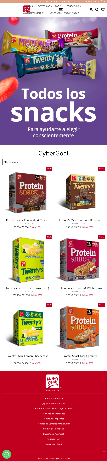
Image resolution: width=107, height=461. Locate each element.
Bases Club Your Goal (53, 434)
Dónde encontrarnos (53, 398)
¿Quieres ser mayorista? (53, 403)
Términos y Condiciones (53, 413)
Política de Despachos (53, 418)
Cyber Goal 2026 (53, 444)
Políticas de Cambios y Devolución (53, 423)
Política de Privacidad (53, 428)
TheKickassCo (64, 458)
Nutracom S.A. (53, 439)
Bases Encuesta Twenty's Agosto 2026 (53, 408)
